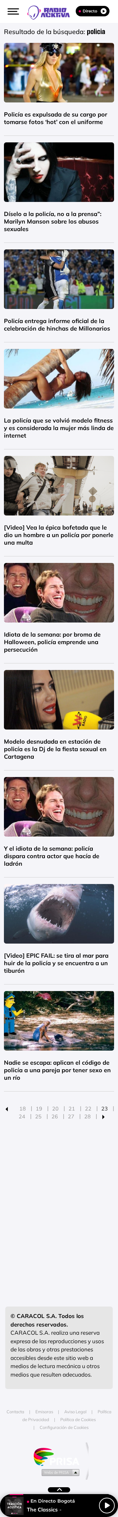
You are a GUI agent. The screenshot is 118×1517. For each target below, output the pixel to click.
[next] (103, 1116)
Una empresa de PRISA (59, 1456)
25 (38, 1116)
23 (104, 1108)
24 (22, 1116)
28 (87, 1116)
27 (71, 1116)
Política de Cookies (78, 1419)
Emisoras (44, 1411)
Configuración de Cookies (64, 1427)
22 (88, 1108)
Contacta (15, 1411)
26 (54, 1116)
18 (22, 1108)
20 (55, 1108)
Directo (90, 11)
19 (39, 1108)
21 (72, 1108)
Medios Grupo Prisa (59, 1472)
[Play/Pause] (107, 1505)
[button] (12, 11)
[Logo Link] (52, 12)
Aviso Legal (75, 1411)
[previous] (7, 1108)
